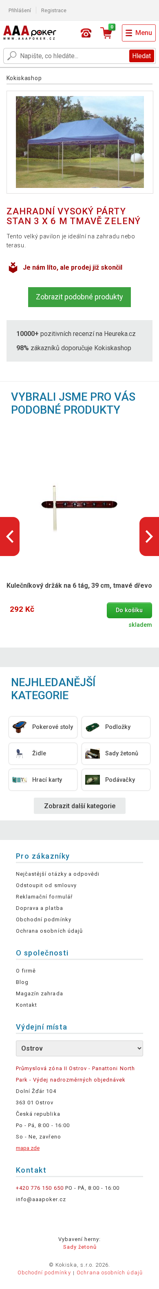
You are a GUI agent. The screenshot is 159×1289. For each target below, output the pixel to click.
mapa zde (28, 1148)
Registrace (53, 10)
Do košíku (129, 610)
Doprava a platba (39, 908)
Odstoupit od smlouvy (46, 885)
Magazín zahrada (39, 993)
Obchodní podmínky (43, 919)
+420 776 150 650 (40, 1188)
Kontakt (26, 1005)
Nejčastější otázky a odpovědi (57, 874)
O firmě (26, 971)
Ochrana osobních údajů (49, 931)
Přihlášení (20, 10)
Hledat (141, 56)
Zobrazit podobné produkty (79, 296)
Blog (22, 982)
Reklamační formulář (44, 897)
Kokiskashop (24, 78)
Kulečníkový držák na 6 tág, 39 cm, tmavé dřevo (79, 585)
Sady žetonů (80, 1247)
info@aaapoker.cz (41, 1199)
